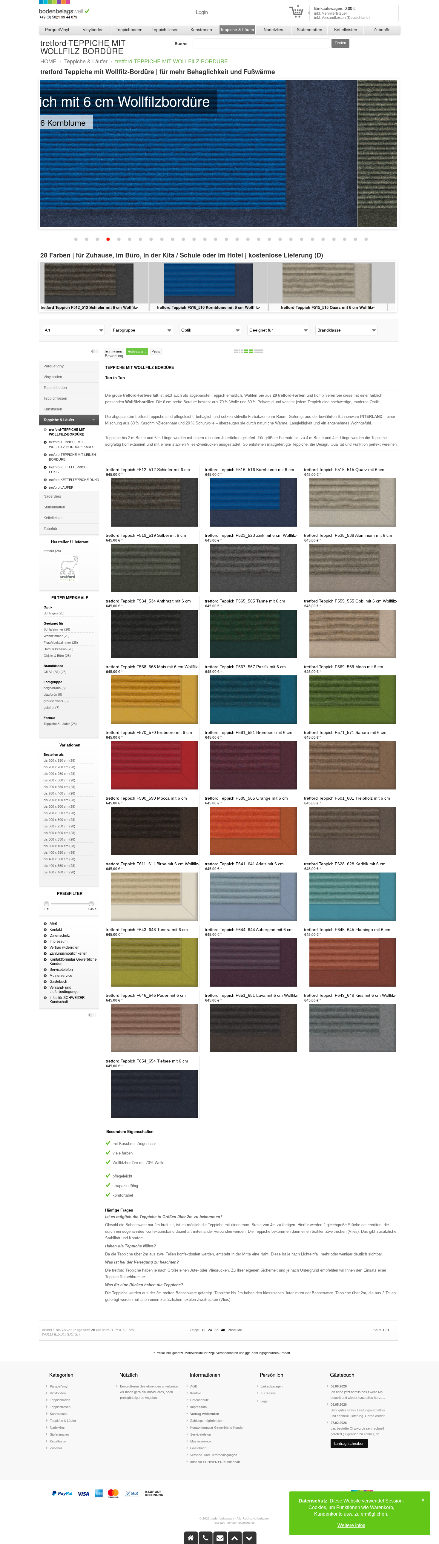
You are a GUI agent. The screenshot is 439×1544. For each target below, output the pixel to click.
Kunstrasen (201, 29)
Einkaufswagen (271, 1386)
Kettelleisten (345, 29)
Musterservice (61, 975)
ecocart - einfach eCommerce (234, 1522)
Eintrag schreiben (349, 1443)
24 (210, 1330)
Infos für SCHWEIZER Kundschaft (67, 1000)
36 (216, 1330)
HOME (48, 61)
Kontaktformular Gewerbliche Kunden (73, 961)
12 (203, 1330)
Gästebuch (58, 981)
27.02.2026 (339, 1423)
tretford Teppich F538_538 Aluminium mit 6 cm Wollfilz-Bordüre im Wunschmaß (337, 310)
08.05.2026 (339, 1404)
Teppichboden (129, 29)
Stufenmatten (309, 29)
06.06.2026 (339, 1386)
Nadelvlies (273, 29)
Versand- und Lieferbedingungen (65, 989)
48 (223, 1330)
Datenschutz (60, 935)
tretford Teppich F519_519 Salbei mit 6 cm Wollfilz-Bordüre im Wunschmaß (99, 310)
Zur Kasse (268, 1393)
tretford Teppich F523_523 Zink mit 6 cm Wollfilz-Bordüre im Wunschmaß (218, 310)
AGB (53, 924)
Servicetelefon (61, 970)
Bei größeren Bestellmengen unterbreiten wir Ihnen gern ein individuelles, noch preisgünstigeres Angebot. (149, 1391)
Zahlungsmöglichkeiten (69, 953)
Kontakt (56, 929)
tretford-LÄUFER (61, 487)
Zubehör (382, 29)
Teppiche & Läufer (237, 29)
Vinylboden (93, 29)
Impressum (58, 941)
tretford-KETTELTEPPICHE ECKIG (69, 469)
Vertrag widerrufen (64, 947)
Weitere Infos (351, 1525)
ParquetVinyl (57, 29)
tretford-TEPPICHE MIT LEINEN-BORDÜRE (73, 457)
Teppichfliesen (165, 29)
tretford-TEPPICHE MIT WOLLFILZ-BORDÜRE (171, 61)
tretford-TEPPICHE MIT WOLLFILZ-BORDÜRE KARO (71, 444)
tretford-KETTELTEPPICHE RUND (74, 480)
